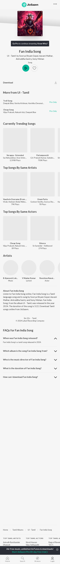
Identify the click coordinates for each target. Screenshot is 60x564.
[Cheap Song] (15, 228)
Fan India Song (46, 530)
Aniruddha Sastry (24, 59)
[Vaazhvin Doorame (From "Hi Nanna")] (15, 184)
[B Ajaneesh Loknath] (10, 267)
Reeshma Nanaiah (47, 278)
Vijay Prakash (8, 112)
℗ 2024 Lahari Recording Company (30, 321)
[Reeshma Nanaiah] (47, 267)
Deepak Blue (8, 103)
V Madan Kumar (29, 278)
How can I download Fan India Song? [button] (20, 377)
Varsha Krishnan (20, 103)
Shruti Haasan (31, 542)
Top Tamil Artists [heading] (12, 538)
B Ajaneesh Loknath (10, 278)
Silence (42, 243)
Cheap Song (8, 110)
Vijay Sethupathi (32, 545)
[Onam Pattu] (42, 184)
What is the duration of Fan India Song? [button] (22, 368)
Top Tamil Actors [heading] (34, 538)
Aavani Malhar (46, 56)
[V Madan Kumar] (29, 267)
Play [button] (25, 68)
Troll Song (7, 101)
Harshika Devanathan (37, 103)
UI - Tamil (11, 56)
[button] (34, 68)
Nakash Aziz (20, 112)
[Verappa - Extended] (15, 140)
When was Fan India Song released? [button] (20, 338)
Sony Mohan (38, 59)
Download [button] (8, 82)
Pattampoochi (42, 155)
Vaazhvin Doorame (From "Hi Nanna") (15, 199)
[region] (30, 529)
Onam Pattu (42, 199)
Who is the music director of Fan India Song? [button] (24, 359)
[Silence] (42, 228)
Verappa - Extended (15, 155)
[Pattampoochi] (42, 140)
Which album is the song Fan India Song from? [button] (25, 351)
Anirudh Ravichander (11, 542)
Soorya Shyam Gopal (28, 56)
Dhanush (6, 545)
